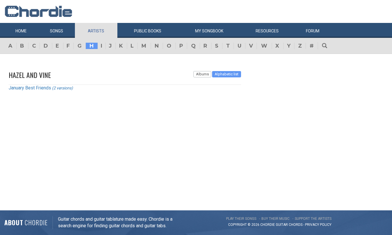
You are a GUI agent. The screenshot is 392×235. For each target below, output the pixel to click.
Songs (56, 31)
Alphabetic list (226, 74)
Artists (96, 31)
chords (295, 225)
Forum (312, 31)
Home (21, 31)
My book (209, 31)
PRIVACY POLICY (318, 225)
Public (147, 31)
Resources (267, 31)
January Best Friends (30, 88)
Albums (202, 74)
